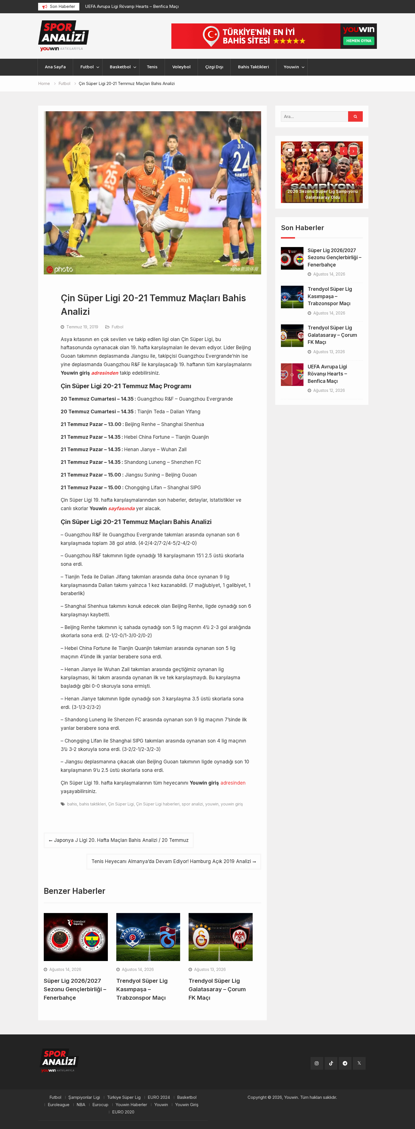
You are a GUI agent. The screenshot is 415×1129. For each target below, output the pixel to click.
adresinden (104, 373)
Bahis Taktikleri (253, 67)
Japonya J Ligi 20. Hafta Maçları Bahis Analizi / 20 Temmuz (121, 840)
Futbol (87, 67)
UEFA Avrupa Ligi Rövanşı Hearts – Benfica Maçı (132, 6)
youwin (212, 804)
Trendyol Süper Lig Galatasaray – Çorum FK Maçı (217, 989)
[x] (359, 1063)
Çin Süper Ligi (121, 804)
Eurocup (100, 1104)
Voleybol (181, 67)
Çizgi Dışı (214, 67)
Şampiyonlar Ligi (84, 1097)
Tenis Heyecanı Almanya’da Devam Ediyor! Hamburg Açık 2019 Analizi (171, 861)
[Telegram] (345, 1063)
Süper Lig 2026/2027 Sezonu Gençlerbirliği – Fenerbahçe (75, 989)
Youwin (291, 67)
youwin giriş (232, 804)
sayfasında (121, 508)
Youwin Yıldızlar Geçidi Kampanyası (323, 179)
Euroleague (58, 1104)
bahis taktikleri (92, 804)
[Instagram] (317, 1063)
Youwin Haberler (131, 1104)
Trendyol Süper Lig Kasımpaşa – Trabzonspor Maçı (142, 989)
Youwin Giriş (186, 1104)
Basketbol (120, 67)
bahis (72, 804)
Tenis (152, 67)
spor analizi (192, 804)
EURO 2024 (159, 1097)
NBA (81, 1104)
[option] (135, 6)
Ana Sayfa (55, 67)
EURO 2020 (123, 1112)
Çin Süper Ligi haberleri (158, 804)
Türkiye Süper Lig (124, 1097)
